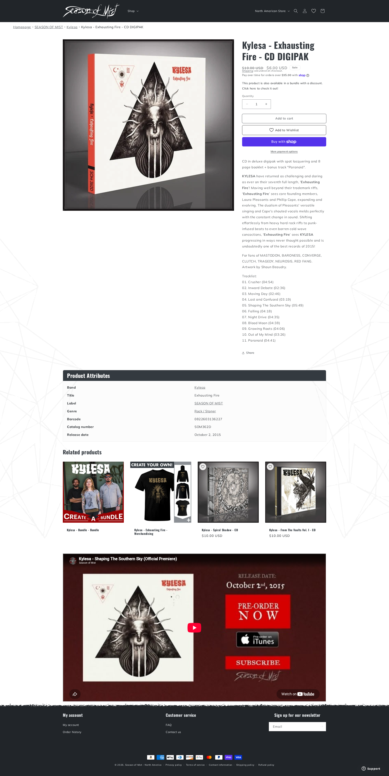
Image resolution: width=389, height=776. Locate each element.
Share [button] (250, 353)
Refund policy (266, 764)
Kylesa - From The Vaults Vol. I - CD (292, 530)
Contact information (220, 764)
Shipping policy (245, 764)
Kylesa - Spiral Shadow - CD (220, 530)
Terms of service (195, 764)
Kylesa (199, 387)
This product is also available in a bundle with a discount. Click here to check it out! (282, 85)
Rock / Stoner (205, 411)
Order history (72, 732)
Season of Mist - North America (143, 764)
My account (71, 725)
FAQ (169, 725)
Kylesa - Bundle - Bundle (83, 530)
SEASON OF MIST (208, 403)
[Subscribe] (321, 726)
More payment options (284, 151)
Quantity (248, 96)
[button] (132, 11)
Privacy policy (174, 764)
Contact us (173, 732)
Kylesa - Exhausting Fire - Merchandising (151, 531)
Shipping (247, 70)
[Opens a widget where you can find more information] (371, 769)
